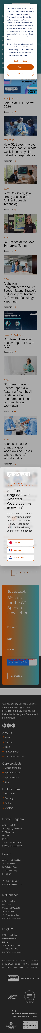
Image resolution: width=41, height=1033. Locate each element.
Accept (20, 67)
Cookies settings (20, 61)
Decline (20, 73)
